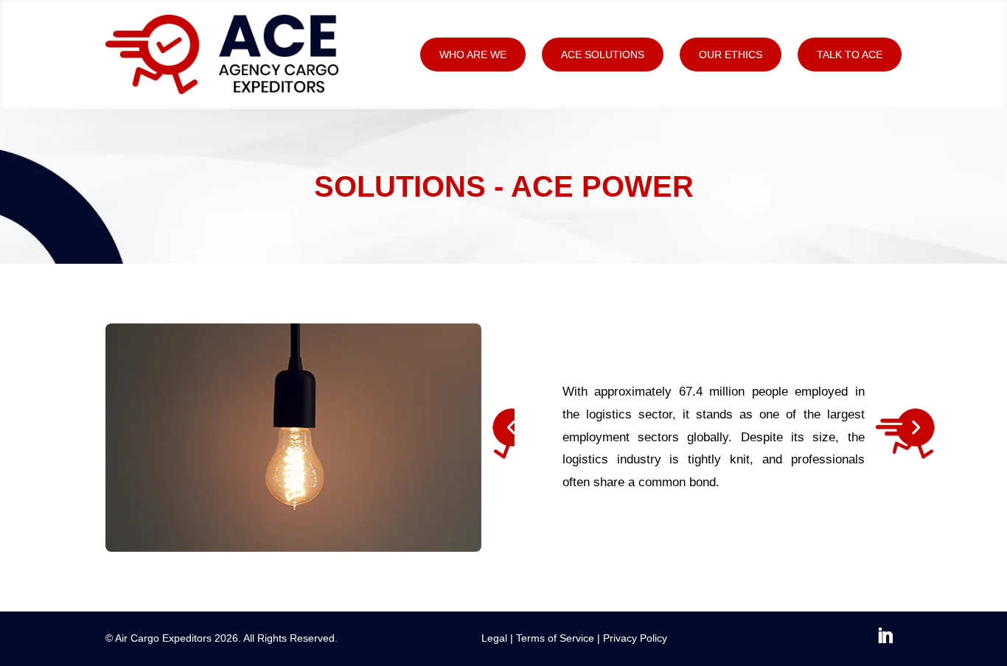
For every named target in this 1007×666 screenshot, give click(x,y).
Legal (494, 638)
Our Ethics (730, 54)
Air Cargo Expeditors (163, 638)
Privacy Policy (635, 638)
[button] (503, 438)
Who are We (472, 54)
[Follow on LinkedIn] (885, 636)
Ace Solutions (602, 54)
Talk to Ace (849, 54)
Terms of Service (555, 638)
